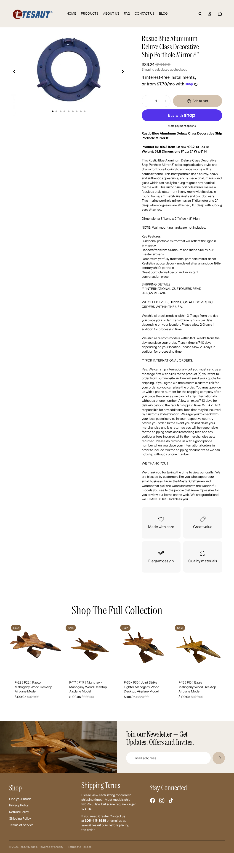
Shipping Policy (20, 818)
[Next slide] (124, 72)
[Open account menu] (210, 14)
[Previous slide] (13, 72)
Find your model (20, 799)
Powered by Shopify (51, 846)
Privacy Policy (19, 805)
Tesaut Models (28, 846)
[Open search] (200, 14)
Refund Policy (19, 812)
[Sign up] (219, 758)
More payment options (182, 125)
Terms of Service (21, 825)
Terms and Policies (79, 846)
